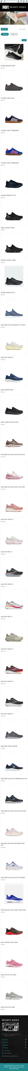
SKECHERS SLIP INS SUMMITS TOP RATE (13, 325)
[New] (14, 52)
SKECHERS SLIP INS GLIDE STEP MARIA (13, 878)
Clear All (5, 34)
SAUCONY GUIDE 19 (7, 357)
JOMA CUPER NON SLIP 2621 (10, 422)
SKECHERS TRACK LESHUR (9, 746)
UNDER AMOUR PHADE (8, 66)
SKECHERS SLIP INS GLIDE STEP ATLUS (13, 455)
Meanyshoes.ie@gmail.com (11, 1056)
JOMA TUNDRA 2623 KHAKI (9, 942)
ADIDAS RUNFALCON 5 (8, 293)
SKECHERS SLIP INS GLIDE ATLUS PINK (13, 487)
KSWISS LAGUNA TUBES (8, 260)
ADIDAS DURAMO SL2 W (8, 195)
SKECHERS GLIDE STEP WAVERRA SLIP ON (14, 779)
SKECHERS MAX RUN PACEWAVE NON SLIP (13, 844)
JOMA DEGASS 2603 (7, 390)
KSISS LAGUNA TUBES (7, 228)
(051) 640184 (7, 1053)
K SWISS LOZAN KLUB (7, 98)
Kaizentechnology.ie (14, 1068)
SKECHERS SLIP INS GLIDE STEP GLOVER (13, 811)
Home (2, 18)
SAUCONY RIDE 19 (6, 552)
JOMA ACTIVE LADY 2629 (8, 975)
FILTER (5, 29)
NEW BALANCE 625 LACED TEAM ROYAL (13, 910)
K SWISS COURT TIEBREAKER (10, 131)
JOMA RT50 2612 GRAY (8, 1007)
